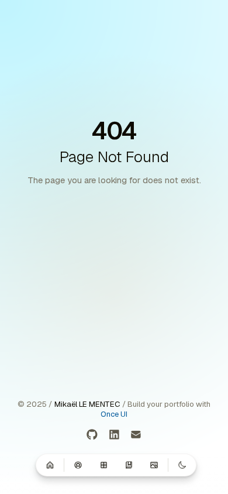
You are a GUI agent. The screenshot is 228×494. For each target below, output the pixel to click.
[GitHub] (92, 435)
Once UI (114, 414)
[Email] (136, 435)
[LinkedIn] (114, 435)
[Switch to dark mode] (182, 465)
